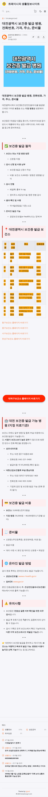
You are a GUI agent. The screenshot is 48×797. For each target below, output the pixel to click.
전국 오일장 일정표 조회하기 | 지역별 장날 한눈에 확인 (25, 750)
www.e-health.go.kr (27, 576)
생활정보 (8, 729)
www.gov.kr (18, 581)
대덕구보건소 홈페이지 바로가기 (24, 398)
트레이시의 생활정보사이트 (24, 4)
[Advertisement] (24, 367)
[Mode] (40, 11)
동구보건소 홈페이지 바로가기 (15, 322)
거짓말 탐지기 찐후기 (13, 743)
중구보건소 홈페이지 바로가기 (15, 328)
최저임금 (8, 733)
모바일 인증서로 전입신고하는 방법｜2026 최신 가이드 (25, 766)
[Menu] (45, 11)
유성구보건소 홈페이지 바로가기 (16, 338)
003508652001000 (11, 758)
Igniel (28, 791)
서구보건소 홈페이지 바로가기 (15, 333)
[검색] (3, 11)
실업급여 (32, 729)
